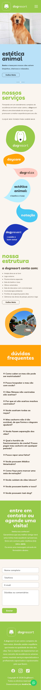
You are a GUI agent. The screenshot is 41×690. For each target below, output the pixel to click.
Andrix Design (28, 684)
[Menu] (36, 6)
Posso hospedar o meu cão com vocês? (18, 384)
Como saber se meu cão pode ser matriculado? (19, 375)
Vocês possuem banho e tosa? (21, 486)
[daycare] (14, 165)
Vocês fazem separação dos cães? (18, 432)
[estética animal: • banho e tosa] (17, 201)
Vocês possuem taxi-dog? (18, 493)
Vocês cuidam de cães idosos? (21, 480)
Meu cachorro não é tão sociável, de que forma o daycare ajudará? (20, 422)
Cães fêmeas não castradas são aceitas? (19, 393)
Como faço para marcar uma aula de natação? (19, 472)
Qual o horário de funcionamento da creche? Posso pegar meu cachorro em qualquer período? (20, 444)
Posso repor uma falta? (17, 455)
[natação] (27, 221)
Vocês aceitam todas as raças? (16, 411)
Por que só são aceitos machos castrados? (20, 402)
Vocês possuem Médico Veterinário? (16, 462)
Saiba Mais (13, 74)
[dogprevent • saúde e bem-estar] (16, 244)
